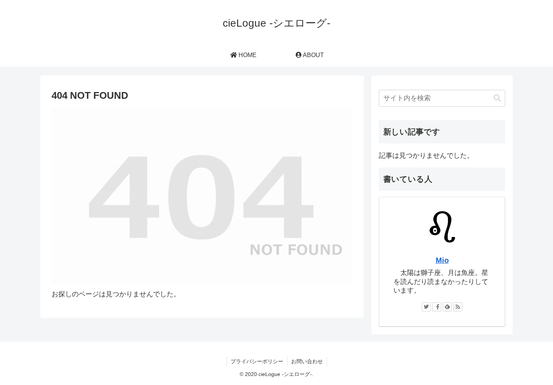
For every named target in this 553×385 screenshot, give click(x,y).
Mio (442, 260)
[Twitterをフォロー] (426, 306)
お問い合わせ (307, 361)
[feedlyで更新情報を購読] (447, 306)
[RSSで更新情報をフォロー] (457, 306)
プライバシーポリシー (257, 361)
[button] (497, 98)
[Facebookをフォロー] (436, 306)
